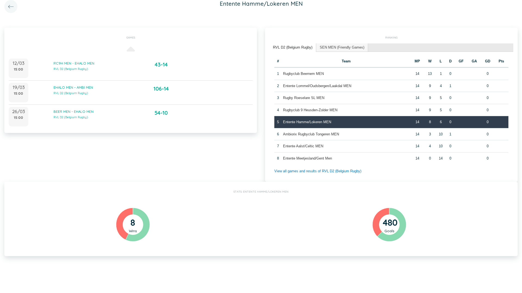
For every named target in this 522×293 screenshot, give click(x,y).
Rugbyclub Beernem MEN (303, 74)
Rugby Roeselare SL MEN (303, 98)
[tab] (292, 47)
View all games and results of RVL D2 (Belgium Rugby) (317, 171)
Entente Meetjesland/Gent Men (307, 158)
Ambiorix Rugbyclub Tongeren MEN (311, 134)
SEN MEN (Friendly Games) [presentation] (342, 47)
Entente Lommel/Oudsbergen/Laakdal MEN (317, 86)
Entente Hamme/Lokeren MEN (307, 122)
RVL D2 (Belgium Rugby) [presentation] (292, 47)
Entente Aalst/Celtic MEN (303, 146)
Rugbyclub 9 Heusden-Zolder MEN (310, 110)
